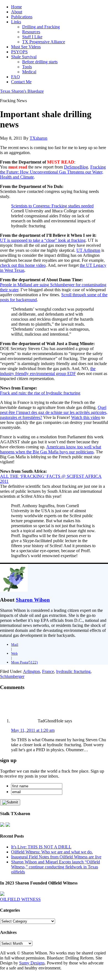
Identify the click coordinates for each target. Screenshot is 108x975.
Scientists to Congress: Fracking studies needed (52, 205)
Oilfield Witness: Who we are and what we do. (52, 852)
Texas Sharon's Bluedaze (22, 91)
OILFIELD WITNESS (20, 899)
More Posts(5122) (24, 662)
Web (14, 653)
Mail (14, 644)
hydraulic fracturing (73, 671)
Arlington (31, 671)
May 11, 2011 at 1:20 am (33, 730)
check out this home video (23, 265)
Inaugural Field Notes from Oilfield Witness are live (56, 857)
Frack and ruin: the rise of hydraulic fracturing (40, 393)
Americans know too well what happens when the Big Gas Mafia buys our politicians (50, 449)
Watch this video (85, 417)
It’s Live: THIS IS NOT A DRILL (41, 847)
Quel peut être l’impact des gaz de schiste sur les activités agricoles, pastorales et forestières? (53, 412)
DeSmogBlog (76, 167)
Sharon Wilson (33, 600)
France (48, 671)
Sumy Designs (32, 963)
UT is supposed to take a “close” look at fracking (43, 240)
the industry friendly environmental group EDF (48, 371)
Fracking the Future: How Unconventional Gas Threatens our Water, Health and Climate (53, 172)
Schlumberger (12, 676)
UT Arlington (88, 250)
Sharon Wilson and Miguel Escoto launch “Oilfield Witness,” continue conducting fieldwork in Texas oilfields (55, 867)
